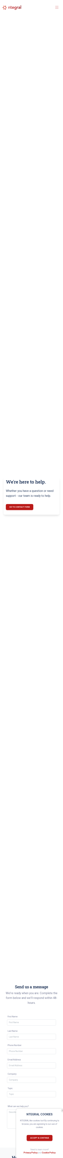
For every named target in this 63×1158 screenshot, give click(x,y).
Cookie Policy (49, 1152)
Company (12, 1074)
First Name (13, 1016)
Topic (10, 1088)
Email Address (14, 1059)
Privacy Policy (31, 1152)
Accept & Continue (39, 1138)
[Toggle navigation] (57, 7)
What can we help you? (18, 1106)
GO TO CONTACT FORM (19, 507)
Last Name (13, 1031)
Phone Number (15, 1045)
